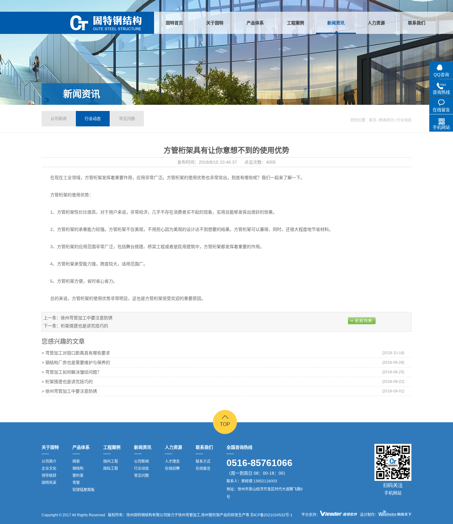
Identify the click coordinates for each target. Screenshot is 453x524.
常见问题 (127, 118)
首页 (372, 120)
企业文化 (49, 468)
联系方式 (203, 461)
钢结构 (78, 468)
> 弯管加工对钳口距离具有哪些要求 (76, 352)
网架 (76, 461)
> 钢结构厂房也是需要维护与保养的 (76, 362)
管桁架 (78, 475)
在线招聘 (172, 468)
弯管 (76, 483)
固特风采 (49, 483)
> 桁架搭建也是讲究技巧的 (67, 381)
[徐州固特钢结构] (106, 22)
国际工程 (110, 468)
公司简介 (49, 461)
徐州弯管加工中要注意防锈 (86, 317)
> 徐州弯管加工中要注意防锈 (69, 391)
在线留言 (203, 468)
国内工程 (110, 461)
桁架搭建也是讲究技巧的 (84, 325)
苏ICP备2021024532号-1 (270, 515)
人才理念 (172, 461)
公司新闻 (59, 118)
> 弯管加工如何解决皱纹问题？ (71, 372)
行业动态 (93, 118)
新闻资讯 (81, 94)
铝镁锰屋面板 (83, 490)
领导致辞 (49, 475)
